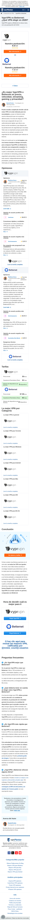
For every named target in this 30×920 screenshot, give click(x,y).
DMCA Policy (15, 911)
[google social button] (16, 852)
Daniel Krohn (10, 103)
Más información (14, 51)
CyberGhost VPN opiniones (15, 883)
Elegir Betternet (14, 633)
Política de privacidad (15, 902)
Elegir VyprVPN (15, 618)
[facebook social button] (9, 852)
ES (23, 10)
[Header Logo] (7, 9)
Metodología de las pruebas (15, 913)
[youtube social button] (20, 852)
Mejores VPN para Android (15, 871)
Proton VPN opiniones (15, 885)
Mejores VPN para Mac (15, 867)
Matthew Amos (12, 180)
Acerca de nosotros (15, 898)
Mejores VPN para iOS (15, 869)
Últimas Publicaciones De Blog (15, 863)
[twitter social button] (12, 852)
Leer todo (6, 208)
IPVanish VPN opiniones (15, 889)
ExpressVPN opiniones (15, 881)
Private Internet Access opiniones (15, 887)
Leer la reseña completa (15, 264)
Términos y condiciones (15, 905)
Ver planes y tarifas (14, 555)
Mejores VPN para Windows (15, 865)
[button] (3, 916)
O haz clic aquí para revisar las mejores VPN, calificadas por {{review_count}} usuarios (15, 644)
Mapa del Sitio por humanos (15, 907)
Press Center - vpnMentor (15, 909)
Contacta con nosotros (15, 900)
